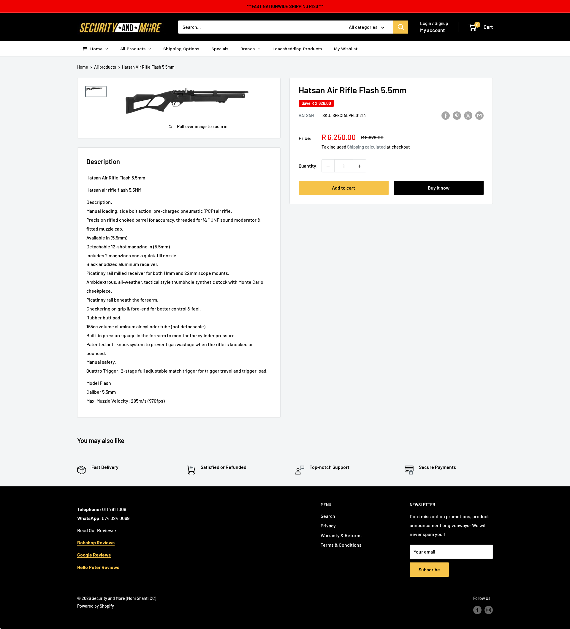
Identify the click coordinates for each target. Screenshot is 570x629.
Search (328, 516)
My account (432, 30)
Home (82, 67)
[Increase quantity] (359, 166)
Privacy (328, 525)
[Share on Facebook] (445, 115)
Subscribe (429, 569)
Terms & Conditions (341, 545)
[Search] (400, 27)
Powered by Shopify (95, 605)
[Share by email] (479, 115)
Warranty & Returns (341, 535)
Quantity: (308, 166)
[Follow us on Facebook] (477, 610)
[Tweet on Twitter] (468, 115)
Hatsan (306, 115)
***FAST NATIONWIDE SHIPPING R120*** (285, 6)
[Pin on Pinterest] (457, 115)
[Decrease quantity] (328, 166)
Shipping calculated (366, 147)
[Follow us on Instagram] (488, 610)
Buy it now (438, 188)
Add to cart (343, 188)
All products (105, 67)
